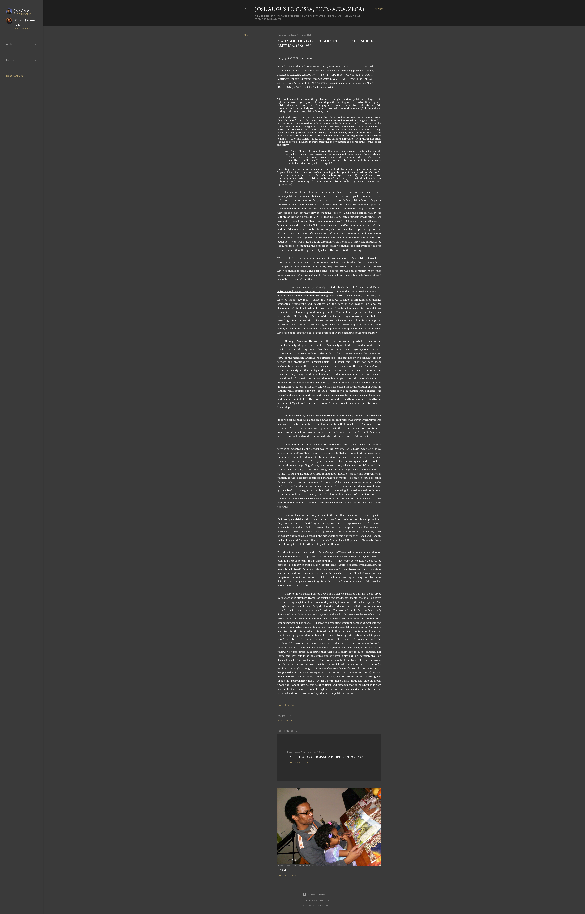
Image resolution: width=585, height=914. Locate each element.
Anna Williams (322, 900)
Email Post (289, 705)
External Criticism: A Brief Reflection (325, 756)
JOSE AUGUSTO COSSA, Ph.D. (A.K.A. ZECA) (309, 9)
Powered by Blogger (317, 894)
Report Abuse (14, 75)
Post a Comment (286, 721)
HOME (282, 869)
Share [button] (247, 35)
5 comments (290, 875)
